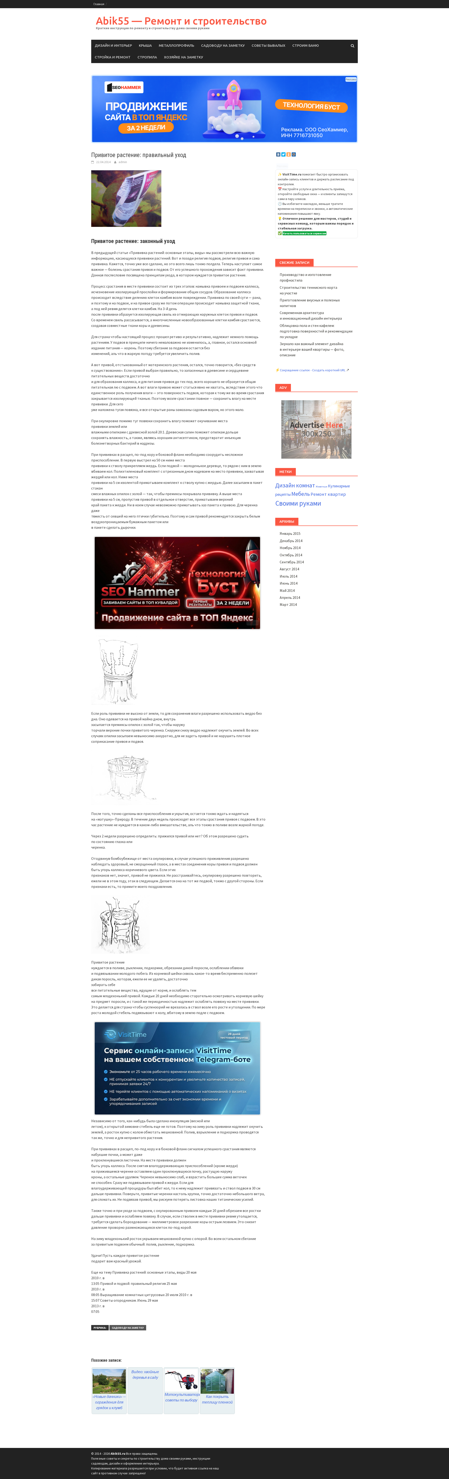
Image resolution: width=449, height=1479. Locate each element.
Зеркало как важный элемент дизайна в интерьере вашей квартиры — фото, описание (312, 349)
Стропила (147, 57)
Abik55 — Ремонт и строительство (181, 20)
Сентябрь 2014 (292, 562)
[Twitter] (283, 154)
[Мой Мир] (294, 154)
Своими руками (298, 503)
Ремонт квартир (328, 494)
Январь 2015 (290, 533)
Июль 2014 (288, 576)
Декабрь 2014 (291, 540)
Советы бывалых (268, 45)
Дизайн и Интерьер (113, 45)
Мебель (300, 493)
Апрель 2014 (290, 597)
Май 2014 (287, 590)
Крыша (145, 45)
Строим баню (305, 45)
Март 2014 (288, 604)
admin (123, 162)
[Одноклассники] (288, 154)
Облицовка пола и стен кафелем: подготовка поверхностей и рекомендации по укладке (316, 331)
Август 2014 (289, 569)
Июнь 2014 (288, 583)
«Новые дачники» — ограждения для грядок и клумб (109, 1402)
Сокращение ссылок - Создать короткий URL (312, 370)
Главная (99, 4)
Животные (321, 486)
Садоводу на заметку (223, 45)
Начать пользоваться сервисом (304, 233)
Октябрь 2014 (291, 555)
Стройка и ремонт (112, 57)
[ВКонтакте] (278, 154)
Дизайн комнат (295, 485)
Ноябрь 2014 (290, 547)
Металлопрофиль (176, 45)
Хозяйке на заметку (183, 57)
